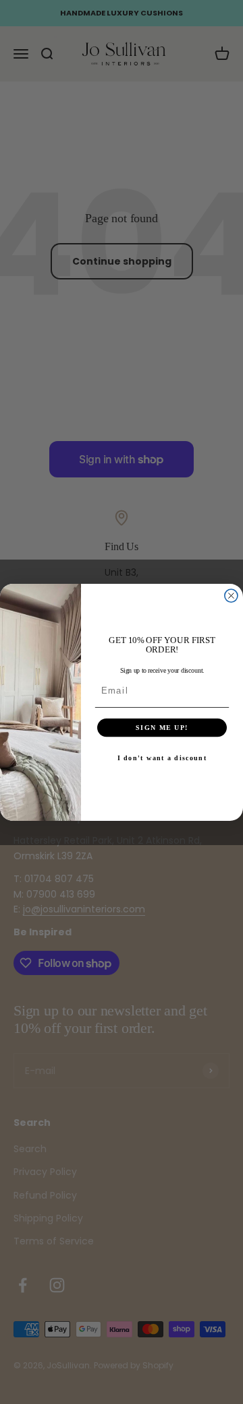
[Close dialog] (231, 595)
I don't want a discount (162, 758)
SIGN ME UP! (162, 727)
